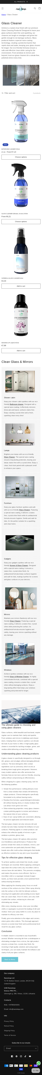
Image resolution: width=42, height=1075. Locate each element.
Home (4, 14)
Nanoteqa (23, 1072)
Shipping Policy (9, 1030)
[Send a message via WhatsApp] (38, 1063)
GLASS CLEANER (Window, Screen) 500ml (15, 213)
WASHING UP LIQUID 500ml (10, 343)
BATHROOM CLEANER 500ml (11, 149)
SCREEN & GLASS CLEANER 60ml (12, 278)
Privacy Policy (9, 1021)
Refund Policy (9, 1026)
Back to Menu (10, 959)
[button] (2, 8)
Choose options (21, 157)
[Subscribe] (35, 1048)
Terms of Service (10, 1035)
